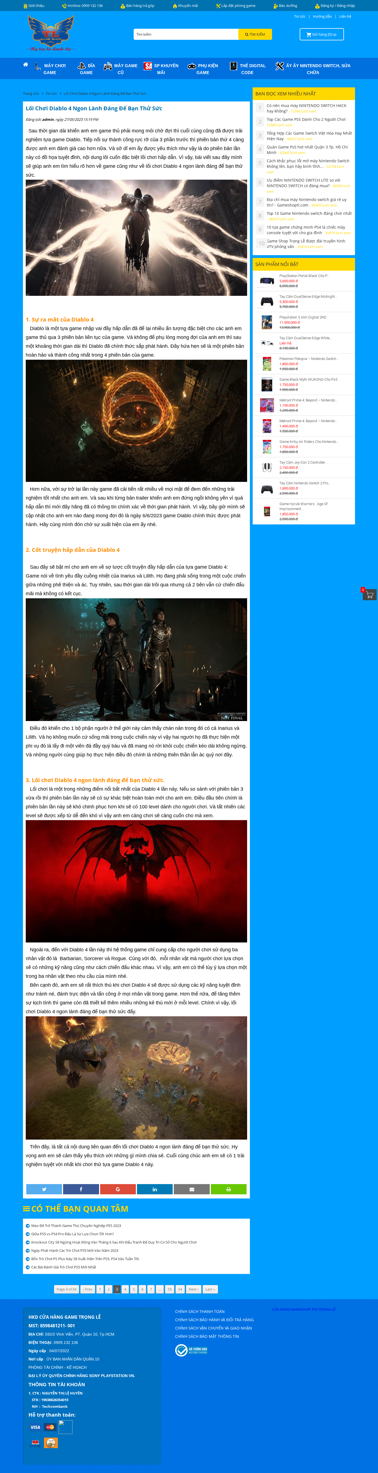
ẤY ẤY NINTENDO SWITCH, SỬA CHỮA (317, 69)
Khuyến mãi (187, 5)
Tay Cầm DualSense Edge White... (305, 338)
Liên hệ (345, 16)
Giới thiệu (36, 5)
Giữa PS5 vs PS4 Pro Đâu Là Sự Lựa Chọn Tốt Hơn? (72, 1233)
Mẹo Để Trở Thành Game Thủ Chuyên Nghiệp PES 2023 (76, 1225)
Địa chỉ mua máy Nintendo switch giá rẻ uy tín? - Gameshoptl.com (306, 202)
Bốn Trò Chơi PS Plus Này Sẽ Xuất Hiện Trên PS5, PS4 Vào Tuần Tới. (85, 1258)
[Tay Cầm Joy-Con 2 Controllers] (267, 467)
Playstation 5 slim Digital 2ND (303, 317)
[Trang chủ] (25, 65)
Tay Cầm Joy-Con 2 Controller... (303, 462)
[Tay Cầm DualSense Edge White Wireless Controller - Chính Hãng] (267, 343)
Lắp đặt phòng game (238, 5)
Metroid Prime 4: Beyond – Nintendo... (308, 400)
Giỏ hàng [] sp (324, 34)
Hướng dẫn (322, 16)
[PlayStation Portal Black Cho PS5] (267, 281)
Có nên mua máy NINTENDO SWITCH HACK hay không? (306, 108)
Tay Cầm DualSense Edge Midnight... (308, 296)
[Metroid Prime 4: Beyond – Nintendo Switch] (267, 405)
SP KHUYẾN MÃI (165, 69)
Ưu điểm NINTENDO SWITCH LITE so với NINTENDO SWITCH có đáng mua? (308, 185)
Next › (194, 1289)
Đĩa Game (87, 69)
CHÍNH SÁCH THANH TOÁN (200, 1311)
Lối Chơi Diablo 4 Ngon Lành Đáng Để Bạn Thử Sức (105, 93)
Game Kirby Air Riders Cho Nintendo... (308, 442)
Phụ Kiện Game (207, 69)
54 (180, 1289)
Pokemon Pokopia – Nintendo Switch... (309, 359)
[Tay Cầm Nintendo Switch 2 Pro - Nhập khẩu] (267, 488)
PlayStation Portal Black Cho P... (304, 276)
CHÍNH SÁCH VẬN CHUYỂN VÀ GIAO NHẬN (213, 1328)
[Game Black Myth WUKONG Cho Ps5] (267, 384)
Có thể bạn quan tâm (79, 1208)
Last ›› (210, 1289)
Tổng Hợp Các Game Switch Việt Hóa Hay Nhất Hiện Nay (309, 135)
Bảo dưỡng (287, 5)
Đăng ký (328, 5)
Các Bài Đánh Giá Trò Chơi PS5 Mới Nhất (63, 1267)
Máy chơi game (54, 69)
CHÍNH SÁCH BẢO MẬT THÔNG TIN (207, 1336)
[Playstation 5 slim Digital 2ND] (267, 322)
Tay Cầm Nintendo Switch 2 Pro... (305, 483)
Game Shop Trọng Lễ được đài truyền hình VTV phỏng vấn (306, 243)
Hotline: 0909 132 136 (85, 5)
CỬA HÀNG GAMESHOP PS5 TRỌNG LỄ (303, 1309)
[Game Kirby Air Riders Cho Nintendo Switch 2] (267, 447)
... (160, 1289)
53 (170, 1289)
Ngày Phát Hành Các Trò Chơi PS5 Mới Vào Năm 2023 (74, 1250)
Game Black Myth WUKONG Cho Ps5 (308, 379)
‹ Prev (87, 1289)
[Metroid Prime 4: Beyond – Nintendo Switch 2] (267, 426)
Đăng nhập (346, 5)
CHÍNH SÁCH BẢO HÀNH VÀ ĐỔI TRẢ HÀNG (214, 1319)
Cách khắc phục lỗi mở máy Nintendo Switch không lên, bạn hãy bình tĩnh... (308, 166)
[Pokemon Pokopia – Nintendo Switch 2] (267, 364)
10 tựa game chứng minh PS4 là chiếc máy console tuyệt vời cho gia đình (309, 229)
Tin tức (299, 16)
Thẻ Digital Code (252, 69)
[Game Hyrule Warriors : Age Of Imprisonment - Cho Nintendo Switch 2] (267, 511)
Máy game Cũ (125, 69)
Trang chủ (31, 93)
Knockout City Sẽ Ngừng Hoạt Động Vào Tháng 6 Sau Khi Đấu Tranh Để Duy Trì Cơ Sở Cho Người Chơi (113, 1242)
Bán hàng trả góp (139, 5)
